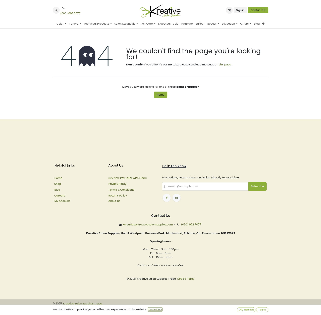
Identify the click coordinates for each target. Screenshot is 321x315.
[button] (56, 10)
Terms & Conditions (121, 190)
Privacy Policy (117, 184)
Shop (57, 184)
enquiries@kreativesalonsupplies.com (148, 224)
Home (161, 95)
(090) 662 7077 (70, 13)
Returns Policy (117, 196)
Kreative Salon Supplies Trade (82, 303)
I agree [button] (262, 309)
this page (225, 64)
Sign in (240, 10)
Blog (57, 190)
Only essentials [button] (246, 309)
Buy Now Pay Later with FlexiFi (127, 178)
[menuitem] (61, 23)
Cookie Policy (185, 279)
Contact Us (258, 10)
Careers (59, 196)
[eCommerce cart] (229, 10)
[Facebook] (167, 198)
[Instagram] (177, 198)
